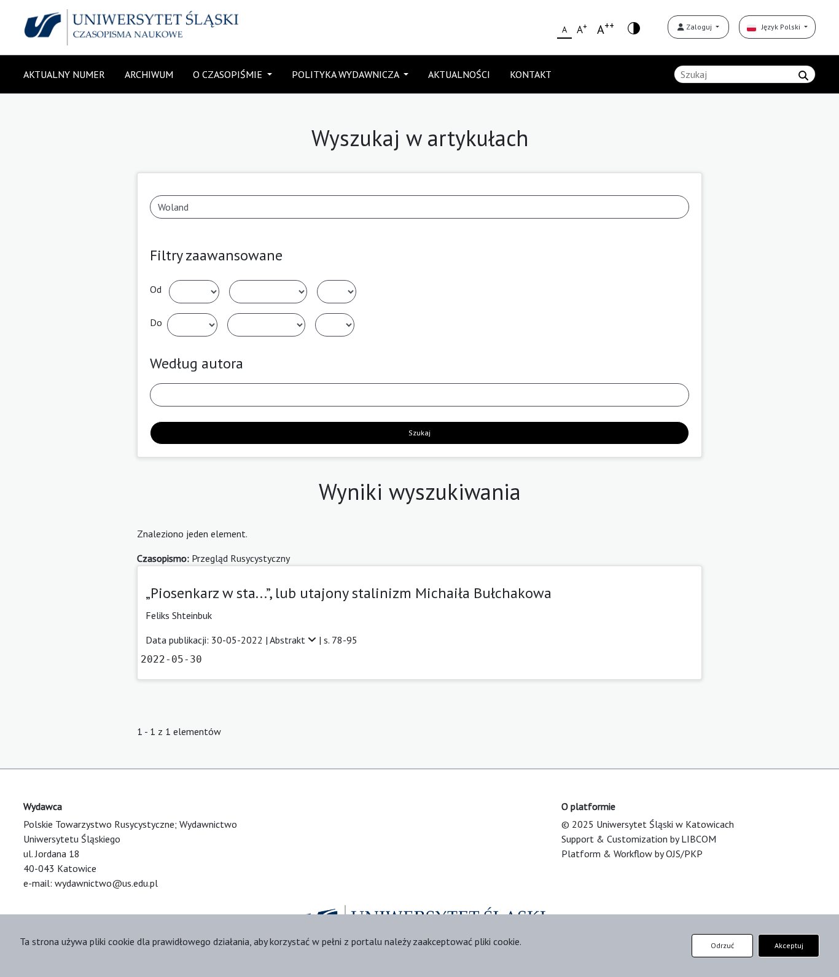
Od (156, 289)
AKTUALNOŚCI (459, 74)
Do (156, 322)
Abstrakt (289, 640)
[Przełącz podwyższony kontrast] (634, 27)
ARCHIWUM (149, 74)
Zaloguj (699, 26)
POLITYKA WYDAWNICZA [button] (346, 74)
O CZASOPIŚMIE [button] (229, 74)
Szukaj (419, 432)
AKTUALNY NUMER (64, 74)
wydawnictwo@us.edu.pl (106, 883)
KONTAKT (531, 74)
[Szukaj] (803, 75)
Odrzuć (722, 945)
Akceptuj (789, 945)
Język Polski (779, 26)
